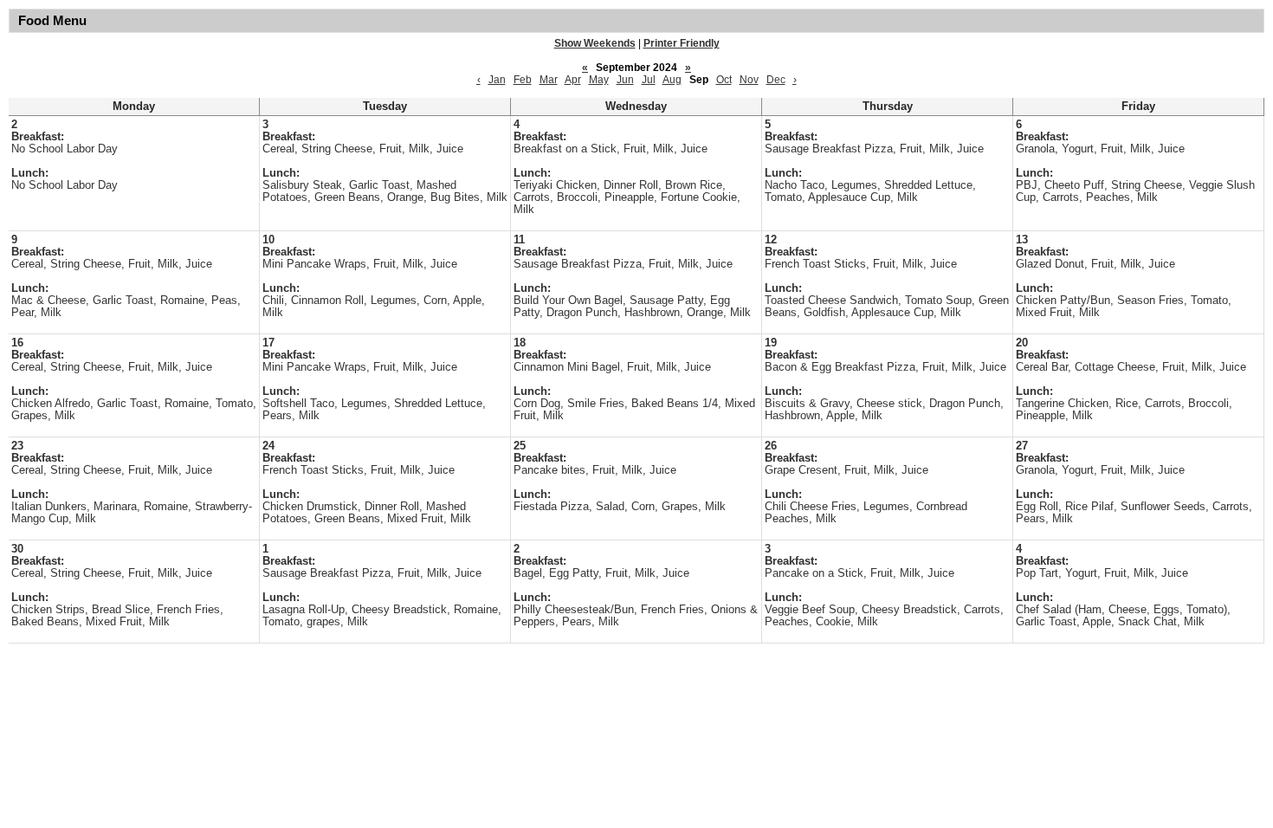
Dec (775, 80)
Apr (573, 80)
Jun (625, 80)
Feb (523, 80)
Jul (649, 80)
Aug (672, 80)
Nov (749, 80)
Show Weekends (595, 43)
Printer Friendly (681, 43)
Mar (549, 80)
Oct (724, 80)
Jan (497, 80)
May (599, 80)
